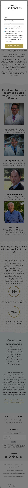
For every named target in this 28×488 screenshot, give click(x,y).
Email (8, 29)
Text (13, 29)
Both (19, 29)
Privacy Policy (8, 41)
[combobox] (6, 21)
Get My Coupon (14, 46)
